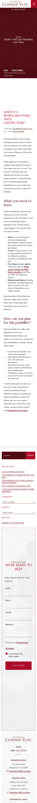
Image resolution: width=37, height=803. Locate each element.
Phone (8, 612)
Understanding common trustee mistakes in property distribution (18, 481)
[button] (34, 4)
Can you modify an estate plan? (13, 472)
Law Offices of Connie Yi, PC (22, 129)
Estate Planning (18, 131)
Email (8, 600)
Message (9, 625)
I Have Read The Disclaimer (16, 655)
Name (7, 588)
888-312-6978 (19, 9)
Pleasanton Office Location (20, 771)
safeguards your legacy (17, 410)
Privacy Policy (22, 642)
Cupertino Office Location (19, 792)
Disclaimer (9, 648)
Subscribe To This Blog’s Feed (13, 523)
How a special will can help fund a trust (16, 486)
